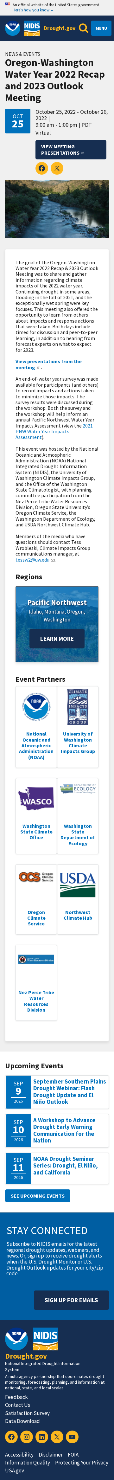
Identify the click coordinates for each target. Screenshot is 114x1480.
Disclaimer (51, 1454)
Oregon (75, 611)
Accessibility (19, 1454)
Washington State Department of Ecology (77, 834)
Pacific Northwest (57, 602)
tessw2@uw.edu (32, 560)
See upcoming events (38, 1196)
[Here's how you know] (57, 8)
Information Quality (27, 1462)
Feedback (16, 1396)
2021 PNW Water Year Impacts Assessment (54, 431)
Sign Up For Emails (71, 1300)
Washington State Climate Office (36, 832)
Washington (57, 619)
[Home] (32, 28)
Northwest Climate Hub (78, 915)
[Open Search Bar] (83, 28)
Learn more (57, 638)
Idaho (35, 611)
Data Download (22, 1421)
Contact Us (17, 1404)
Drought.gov (59, 28)
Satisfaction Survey (27, 1413)
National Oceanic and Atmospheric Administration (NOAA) (36, 745)
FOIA (73, 1454)
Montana (54, 611)
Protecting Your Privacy (81, 1462)
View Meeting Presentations (60, 149)
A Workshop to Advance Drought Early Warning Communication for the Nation (64, 1130)
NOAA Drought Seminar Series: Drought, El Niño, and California (65, 1165)
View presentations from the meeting (49, 364)
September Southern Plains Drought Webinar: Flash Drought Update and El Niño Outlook (69, 1092)
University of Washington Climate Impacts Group (78, 742)
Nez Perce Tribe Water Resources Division (36, 1001)
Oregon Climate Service (36, 918)
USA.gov (14, 1470)
